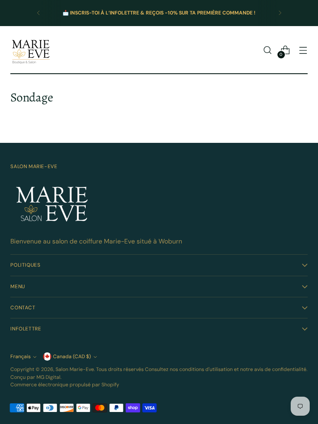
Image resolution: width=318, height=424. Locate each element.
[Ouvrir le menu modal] (303, 50)
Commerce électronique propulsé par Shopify (64, 384)
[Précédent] (38, 13)
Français (20, 356)
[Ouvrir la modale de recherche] (267, 50)
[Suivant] (280, 13)
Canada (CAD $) (72, 356)
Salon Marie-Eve (74, 369)
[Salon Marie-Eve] (31, 50)
